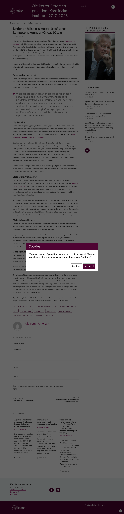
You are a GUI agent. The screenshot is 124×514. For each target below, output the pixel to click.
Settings (76, 266)
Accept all (89, 266)
